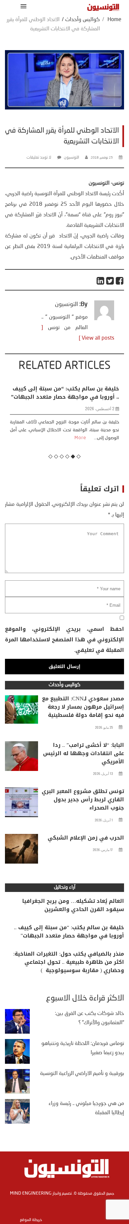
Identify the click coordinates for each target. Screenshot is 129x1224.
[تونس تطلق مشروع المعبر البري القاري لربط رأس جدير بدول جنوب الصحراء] (21, 803)
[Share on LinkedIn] (101, 280)
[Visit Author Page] (104, 318)
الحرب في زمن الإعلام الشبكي (86, 838)
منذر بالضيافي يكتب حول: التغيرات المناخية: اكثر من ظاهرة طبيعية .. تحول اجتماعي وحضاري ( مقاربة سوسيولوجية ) (68, 962)
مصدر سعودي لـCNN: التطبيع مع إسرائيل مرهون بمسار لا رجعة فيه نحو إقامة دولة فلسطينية (83, 706)
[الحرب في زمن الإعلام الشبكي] (21, 850)
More (80, 438)
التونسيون (71, 158)
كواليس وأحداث (82, 19)
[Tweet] (110, 280)
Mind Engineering (31, 1193)
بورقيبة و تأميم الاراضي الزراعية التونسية (82, 1073)
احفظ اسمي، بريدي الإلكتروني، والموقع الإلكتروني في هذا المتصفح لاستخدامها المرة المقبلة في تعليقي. (64, 639)
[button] (22, 6)
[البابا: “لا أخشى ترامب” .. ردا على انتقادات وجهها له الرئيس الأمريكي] (21, 757)
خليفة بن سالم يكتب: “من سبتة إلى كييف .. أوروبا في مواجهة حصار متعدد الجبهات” (65, 392)
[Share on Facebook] (120, 280)
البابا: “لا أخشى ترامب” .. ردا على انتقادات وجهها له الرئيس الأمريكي (83, 753)
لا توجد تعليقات (38, 158)
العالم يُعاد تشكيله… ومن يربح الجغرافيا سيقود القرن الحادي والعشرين (73, 905)
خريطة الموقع (31, 1220)
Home (114, 19)
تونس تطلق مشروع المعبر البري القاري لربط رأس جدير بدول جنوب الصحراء (83, 799)
